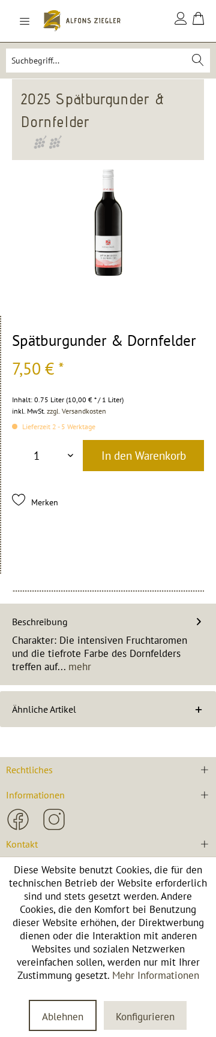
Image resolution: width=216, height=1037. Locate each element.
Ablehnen (62, 1016)
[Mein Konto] (181, 21)
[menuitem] (31, 21)
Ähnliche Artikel (44, 709)
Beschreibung (40, 622)
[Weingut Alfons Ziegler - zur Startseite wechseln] (82, 20)
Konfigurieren (145, 1016)
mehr (78, 666)
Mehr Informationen (155, 975)
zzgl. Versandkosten (76, 410)
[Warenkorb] (198, 21)
